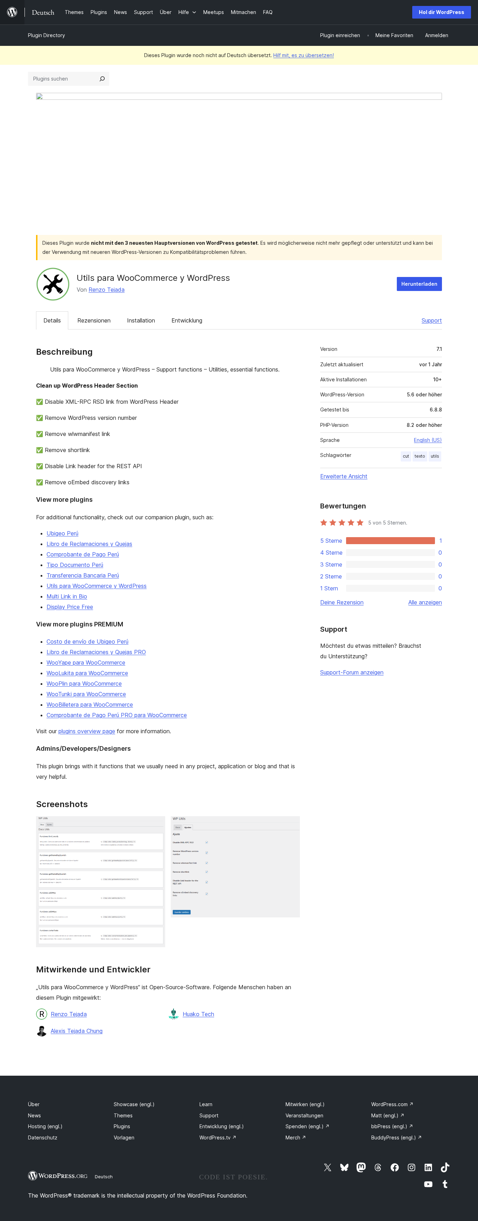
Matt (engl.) (388, 1115)
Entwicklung (186, 320)
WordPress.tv (218, 1137)
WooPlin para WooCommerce (84, 683)
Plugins (122, 1126)
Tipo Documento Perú (75, 564)
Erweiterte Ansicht (343, 476)
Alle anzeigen (425, 602)
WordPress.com (392, 1104)
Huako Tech (198, 1014)
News (34, 1115)
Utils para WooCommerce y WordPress (97, 585)
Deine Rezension (342, 602)
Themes (123, 1115)
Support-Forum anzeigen (352, 672)
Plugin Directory (46, 35)
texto (420, 456)
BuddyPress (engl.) (396, 1137)
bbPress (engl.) (392, 1126)
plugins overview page (86, 731)
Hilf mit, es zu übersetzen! (303, 55)
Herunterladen (419, 284)
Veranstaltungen (304, 1115)
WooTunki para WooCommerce (86, 694)
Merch (296, 1137)
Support (432, 320)
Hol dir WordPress (441, 12)
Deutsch (104, 1176)
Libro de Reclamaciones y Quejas (89, 543)
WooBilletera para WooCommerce (90, 704)
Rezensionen (94, 320)
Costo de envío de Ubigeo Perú (87, 641)
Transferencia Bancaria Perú (83, 575)
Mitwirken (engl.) (305, 1104)
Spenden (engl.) (308, 1126)
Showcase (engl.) (134, 1104)
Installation (141, 320)
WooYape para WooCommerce (86, 662)
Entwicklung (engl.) (221, 1126)
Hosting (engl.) (45, 1126)
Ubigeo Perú (62, 533)
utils (435, 456)
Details (52, 320)
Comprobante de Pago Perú (83, 554)
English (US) (428, 440)
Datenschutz (42, 1137)
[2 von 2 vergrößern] (290, 825)
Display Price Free (70, 606)
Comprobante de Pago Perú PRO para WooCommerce (117, 715)
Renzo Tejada (107, 289)
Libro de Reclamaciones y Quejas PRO (96, 651)
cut (406, 456)
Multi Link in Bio (67, 596)
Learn (205, 1104)
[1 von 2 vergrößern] (155, 825)
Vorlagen (124, 1137)
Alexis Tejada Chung (77, 1030)
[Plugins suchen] (102, 79)
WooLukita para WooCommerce (87, 673)
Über (34, 1104)
